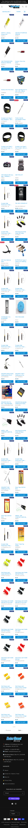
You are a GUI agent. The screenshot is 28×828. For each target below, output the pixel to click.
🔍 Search (5, 770)
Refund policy (24, 822)
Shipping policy (22, 824)
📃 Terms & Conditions (9, 783)
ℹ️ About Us (6, 777)
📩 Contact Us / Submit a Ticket (11, 773)
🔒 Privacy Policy (7, 780)
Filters (19, 11)
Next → (20, 730)
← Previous (7, 730)
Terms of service (14, 824)
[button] (2, 6)
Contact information (15, 826)
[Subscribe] (22, 793)
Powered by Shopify (15, 822)
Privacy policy (7, 824)
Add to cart (7, 40)
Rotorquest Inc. (8, 822)
